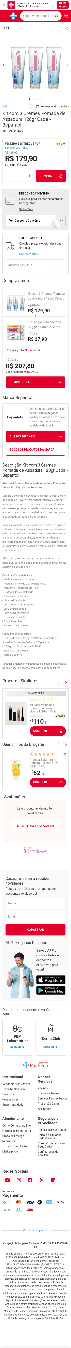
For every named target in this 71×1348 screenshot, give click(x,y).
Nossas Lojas (10, 1099)
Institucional (12, 1077)
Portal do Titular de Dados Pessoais (50, 1136)
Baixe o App (62, 5)
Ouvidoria (8, 1094)
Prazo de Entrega (13, 1136)
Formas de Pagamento (16, 1130)
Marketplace (10, 1151)
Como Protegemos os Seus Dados (51, 1145)
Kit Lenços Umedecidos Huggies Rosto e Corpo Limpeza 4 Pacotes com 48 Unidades (45, 324)
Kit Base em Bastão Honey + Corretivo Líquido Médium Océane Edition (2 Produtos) (45, 708)
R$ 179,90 (39, 310)
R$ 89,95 (21, 164)
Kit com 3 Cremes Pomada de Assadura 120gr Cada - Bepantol (46, 296)
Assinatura (44, 1108)
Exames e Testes (48, 1093)
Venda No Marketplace (16, 1084)
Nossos (45, 1079)
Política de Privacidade (52, 1129)
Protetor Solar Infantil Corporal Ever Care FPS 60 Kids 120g (44, 763)
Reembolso (9, 1141)
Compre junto (20, 382)
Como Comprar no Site (16, 1125)
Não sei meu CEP (29, 253)
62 (37, 773)
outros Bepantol (22, 436)
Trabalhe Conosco (13, 1089)
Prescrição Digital (48, 1103)
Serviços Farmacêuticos (53, 1098)
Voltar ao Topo (33, 1230)
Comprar (46, 176)
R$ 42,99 (33, 333)
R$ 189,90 (34, 305)
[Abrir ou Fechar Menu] (4, 16)
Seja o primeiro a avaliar (35, 825)
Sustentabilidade (12, 1104)
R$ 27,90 (37, 339)
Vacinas (43, 1088)
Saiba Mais (26, 209)
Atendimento (13, 1118)
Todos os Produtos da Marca (31, 449)
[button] (35, 65)
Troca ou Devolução (14, 1146)
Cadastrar (35, 929)
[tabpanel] (35, 65)
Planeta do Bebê (16, 148)
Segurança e (48, 1120)
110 (39, 721)
